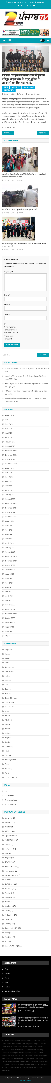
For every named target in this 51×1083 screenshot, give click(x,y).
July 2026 (8, 420)
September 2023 (11, 570)
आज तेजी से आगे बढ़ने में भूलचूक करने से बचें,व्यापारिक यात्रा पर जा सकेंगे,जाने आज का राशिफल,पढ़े (9, 133)
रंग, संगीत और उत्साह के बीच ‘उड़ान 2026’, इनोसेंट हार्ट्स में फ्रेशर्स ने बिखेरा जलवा (27, 370)
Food (6, 685)
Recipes (8, 733)
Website (7, 314)
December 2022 (11, 609)
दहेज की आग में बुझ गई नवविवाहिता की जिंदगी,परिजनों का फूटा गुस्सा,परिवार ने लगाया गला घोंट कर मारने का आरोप (24, 175)
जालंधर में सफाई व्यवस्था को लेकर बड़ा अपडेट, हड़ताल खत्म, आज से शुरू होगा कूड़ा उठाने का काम (25, 400)
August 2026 (9, 415)
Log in (7, 791)
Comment (8, 272)
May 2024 (8, 534)
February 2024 (10, 548)
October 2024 (10, 512)
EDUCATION (9, 672)
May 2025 (8, 481)
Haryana (8, 689)
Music (7, 711)
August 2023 (9, 574)
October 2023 (10, 565)
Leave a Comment (34, 94)
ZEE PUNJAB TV (8, 90)
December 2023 (11, 556)
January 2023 (10, 605)
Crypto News (9, 667)
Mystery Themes (25, 1080)
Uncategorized (29, 87)
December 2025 (11, 451)
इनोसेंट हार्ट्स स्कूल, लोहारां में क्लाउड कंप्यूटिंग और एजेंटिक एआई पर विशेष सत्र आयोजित (26, 392)
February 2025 (10, 495)
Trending (8, 755)
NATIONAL (8, 716)
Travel (7, 751)
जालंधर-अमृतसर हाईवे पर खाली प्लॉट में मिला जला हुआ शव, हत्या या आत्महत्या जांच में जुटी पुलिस (27, 385)
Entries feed (9, 795)
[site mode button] (42, 40)
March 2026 (9, 437)
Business (8, 654)
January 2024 (10, 552)
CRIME (5, 87)
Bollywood (8, 649)
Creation (8, 658)
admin (21, 94)
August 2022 (9, 627)
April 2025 (8, 486)
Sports (7, 742)
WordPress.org (10, 804)
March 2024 (9, 543)
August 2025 (9, 468)
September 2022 (11, 622)
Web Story (8, 768)
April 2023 (8, 592)
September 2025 (11, 464)
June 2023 (9, 583)
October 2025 (10, 459)
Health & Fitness (11, 698)
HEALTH (8, 694)
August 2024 (9, 521)
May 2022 (8, 636)
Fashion (7, 676)
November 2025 (11, 455)
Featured (8, 680)
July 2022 (8, 631)
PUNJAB (8, 729)
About (32, 2)
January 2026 (10, 446)
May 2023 (8, 587)
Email (7, 305)
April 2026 (8, 433)
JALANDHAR (16, 87)
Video (7, 764)
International (9, 702)
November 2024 (11, 508)
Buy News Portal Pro (12, 991)
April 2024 (8, 539)
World (7, 773)
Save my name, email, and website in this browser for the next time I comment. (11, 333)
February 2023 (10, 600)
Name (7, 295)
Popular (7, 724)
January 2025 (10, 499)
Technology (9, 746)
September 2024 (11, 517)
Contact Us (40, 2)
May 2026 (8, 429)
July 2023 (8, 578)
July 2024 (8, 526)
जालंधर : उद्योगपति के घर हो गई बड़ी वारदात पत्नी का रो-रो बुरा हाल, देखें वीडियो (44, 133)
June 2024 (9, 530)
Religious (8, 738)
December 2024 (11, 503)
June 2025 (9, 477)
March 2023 (9, 596)
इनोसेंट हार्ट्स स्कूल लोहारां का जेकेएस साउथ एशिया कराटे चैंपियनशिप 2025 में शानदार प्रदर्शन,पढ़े (24, 245)
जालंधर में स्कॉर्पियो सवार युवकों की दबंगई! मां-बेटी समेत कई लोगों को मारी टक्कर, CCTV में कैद (25, 377)
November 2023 (11, 561)
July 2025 (8, 473)
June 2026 (9, 424)
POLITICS (8, 720)
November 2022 (11, 614)
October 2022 (10, 618)
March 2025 (9, 490)
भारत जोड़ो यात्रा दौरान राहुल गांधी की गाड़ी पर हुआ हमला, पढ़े (19, 209)
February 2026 (10, 442)
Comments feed (11, 800)
